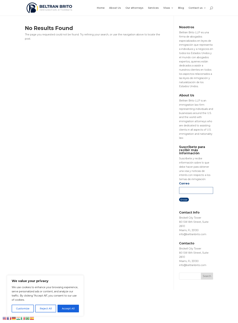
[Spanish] (32, 318)
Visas (166, 8)
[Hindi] (18, 318)
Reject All (46, 308)
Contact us (196, 8)
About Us (115, 8)
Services (153, 8)
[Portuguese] (27, 318)
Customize (22, 308)
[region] (45, 295)
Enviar (184, 199)
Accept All (68, 308)
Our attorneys (134, 8)
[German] (14, 318)
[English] (5, 318)
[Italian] (23, 318)
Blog (181, 8)
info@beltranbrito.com (192, 234)
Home (101, 8)
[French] (9, 318)
